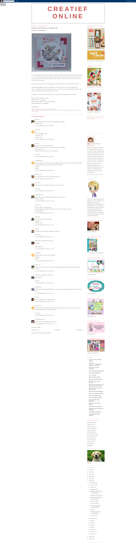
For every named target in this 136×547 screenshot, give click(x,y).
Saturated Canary (91, 439)
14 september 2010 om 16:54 (44, 201)
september (93, 489)
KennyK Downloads (92, 428)
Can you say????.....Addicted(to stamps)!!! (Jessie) (95, 364)
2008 (90, 539)
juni (91, 522)
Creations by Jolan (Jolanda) (94, 368)
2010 (90, 480)
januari (92, 534)
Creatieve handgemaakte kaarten (43, 275)
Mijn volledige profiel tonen (95, 174)
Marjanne (37, 174)
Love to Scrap (92, 375)
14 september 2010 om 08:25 (44, 125)
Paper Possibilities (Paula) (96, 393)
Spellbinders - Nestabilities (73, 110)
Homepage (57, 329)
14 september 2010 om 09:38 (44, 178)
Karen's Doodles (53, 110)
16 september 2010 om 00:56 (44, 301)
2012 (90, 476)
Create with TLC (91, 424)
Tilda (36, 111)
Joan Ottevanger (39, 319)
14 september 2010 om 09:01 (44, 156)
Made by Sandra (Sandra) (95, 379)
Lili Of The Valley (91, 430)
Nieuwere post (35, 329)
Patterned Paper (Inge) (95, 395)
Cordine (37, 252)
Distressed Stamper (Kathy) (96, 370)
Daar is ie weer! (94, 515)
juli (91, 520)
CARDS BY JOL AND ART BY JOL (43, 240)
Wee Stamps (90, 443)
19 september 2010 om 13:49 (44, 315)
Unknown (37, 305)
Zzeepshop (90, 445)
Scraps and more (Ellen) (95, 406)
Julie (36, 297)
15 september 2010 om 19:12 (44, 293)
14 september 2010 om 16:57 (44, 213)
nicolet (36, 217)
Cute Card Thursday (60, 83)
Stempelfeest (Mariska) (95, 412)
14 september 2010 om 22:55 (44, 271)
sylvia (36, 129)
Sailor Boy (92, 509)
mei (91, 525)
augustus (92, 518)
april (91, 527)
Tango (46, 98)
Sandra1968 (38, 194)
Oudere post (79, 329)
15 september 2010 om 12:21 (44, 283)
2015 (90, 469)
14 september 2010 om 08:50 (44, 139)
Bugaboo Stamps (91, 422)
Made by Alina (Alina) (94, 377)
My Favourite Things (92, 434)
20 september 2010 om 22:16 (44, 323)
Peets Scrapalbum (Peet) (95, 397)
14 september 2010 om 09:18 (44, 170)
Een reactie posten (36, 327)
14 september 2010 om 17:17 (44, 236)
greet (36, 119)
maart (92, 529)
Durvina (37, 182)
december (93, 482)
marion (36, 264)
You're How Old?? (94, 503)
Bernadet (37, 287)
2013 (90, 474)
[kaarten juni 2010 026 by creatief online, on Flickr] (51, 71)
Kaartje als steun (94, 501)
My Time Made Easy (92, 436)
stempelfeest (38, 160)
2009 (90, 536)
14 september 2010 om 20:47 (44, 260)
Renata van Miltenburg (95, 143)
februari (92, 531)
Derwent (38, 110)
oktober (92, 487)
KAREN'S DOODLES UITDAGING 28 (44, 28)
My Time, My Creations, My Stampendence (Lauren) (96, 385)
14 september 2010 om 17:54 (44, 248)
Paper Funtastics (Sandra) (96, 391)
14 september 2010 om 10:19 (44, 190)
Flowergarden (44, 110)
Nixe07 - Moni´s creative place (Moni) (95, 388)
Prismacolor (61, 110)
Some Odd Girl (91, 441)
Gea (36, 143)
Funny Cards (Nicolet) (95, 373)
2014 (90, 472)
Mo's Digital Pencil (91, 432)
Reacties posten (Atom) (45, 333)
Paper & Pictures (91, 437)
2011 (90, 478)
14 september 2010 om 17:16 (44, 225)
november (93, 485)
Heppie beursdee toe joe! (96, 495)
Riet (36, 228)
